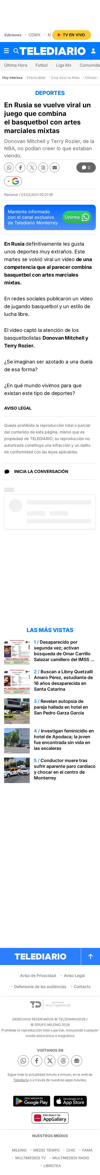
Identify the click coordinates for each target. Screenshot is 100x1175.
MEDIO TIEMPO (46, 1150)
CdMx (35, 34)
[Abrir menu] (6, 51)
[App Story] (70, 1101)
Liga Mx (63, 65)
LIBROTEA (52, 1165)
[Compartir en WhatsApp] (9, 167)
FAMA (87, 1150)
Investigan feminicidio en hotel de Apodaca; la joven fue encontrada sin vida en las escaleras (64, 739)
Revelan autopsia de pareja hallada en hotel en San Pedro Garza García (61, 707)
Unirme (72, 217)
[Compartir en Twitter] (32, 167)
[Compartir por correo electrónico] (54, 167)
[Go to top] (90, 956)
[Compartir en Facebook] (20, 167)
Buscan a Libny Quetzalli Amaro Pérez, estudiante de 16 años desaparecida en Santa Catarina (63, 680)
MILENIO (19, 1150)
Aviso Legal (74, 975)
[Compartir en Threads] (43, 167)
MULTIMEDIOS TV (30, 1158)
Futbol (42, 65)
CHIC (71, 1150)
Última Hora (15, 65)
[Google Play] (31, 1101)
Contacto (82, 986)
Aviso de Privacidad (38, 975)
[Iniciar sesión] (93, 50)
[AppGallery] (50, 1118)
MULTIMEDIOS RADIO (70, 1158)
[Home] (52, 51)
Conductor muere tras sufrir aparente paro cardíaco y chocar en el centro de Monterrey (65, 769)
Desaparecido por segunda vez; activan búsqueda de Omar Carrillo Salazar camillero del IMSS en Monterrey (65, 653)
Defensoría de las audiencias (40, 986)
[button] (13, 181)
